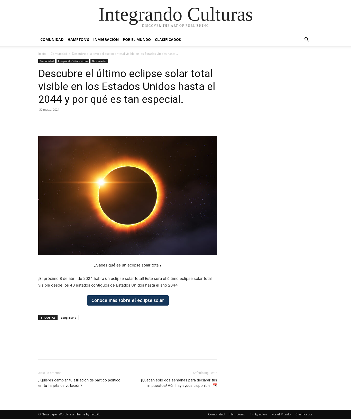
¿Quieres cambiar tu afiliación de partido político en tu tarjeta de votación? (79, 383)
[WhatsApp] (79, 121)
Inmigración (106, 39)
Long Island (68, 317)
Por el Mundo (137, 39)
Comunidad (51, 39)
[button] (306, 40)
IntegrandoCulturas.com (73, 61)
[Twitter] (55, 121)
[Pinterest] (67, 121)
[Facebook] (43, 121)
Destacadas (99, 61)
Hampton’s (78, 39)
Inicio (42, 53)
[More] (91, 121)
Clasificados (168, 39)
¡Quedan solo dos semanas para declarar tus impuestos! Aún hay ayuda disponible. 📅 (179, 383)
